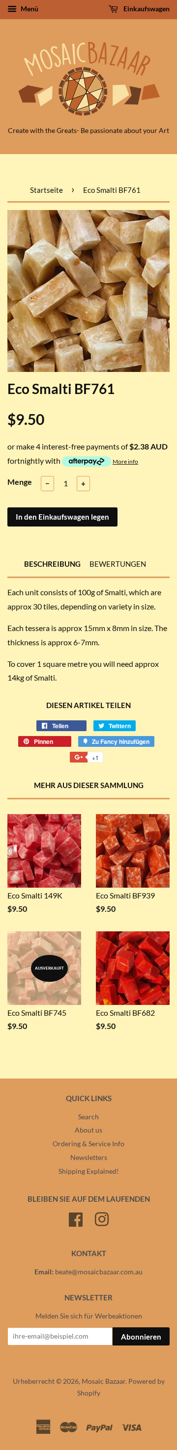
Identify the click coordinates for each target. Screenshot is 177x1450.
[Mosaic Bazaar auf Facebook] (75, 1218)
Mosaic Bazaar (103, 1381)
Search (88, 1117)
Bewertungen (117, 563)
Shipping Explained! (89, 1171)
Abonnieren (141, 1336)
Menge (19, 481)
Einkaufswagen (146, 8)
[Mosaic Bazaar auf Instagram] (101, 1218)
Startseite (46, 189)
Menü (28, 8)
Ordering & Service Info (88, 1144)
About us (88, 1130)
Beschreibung (52, 563)
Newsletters (88, 1157)
